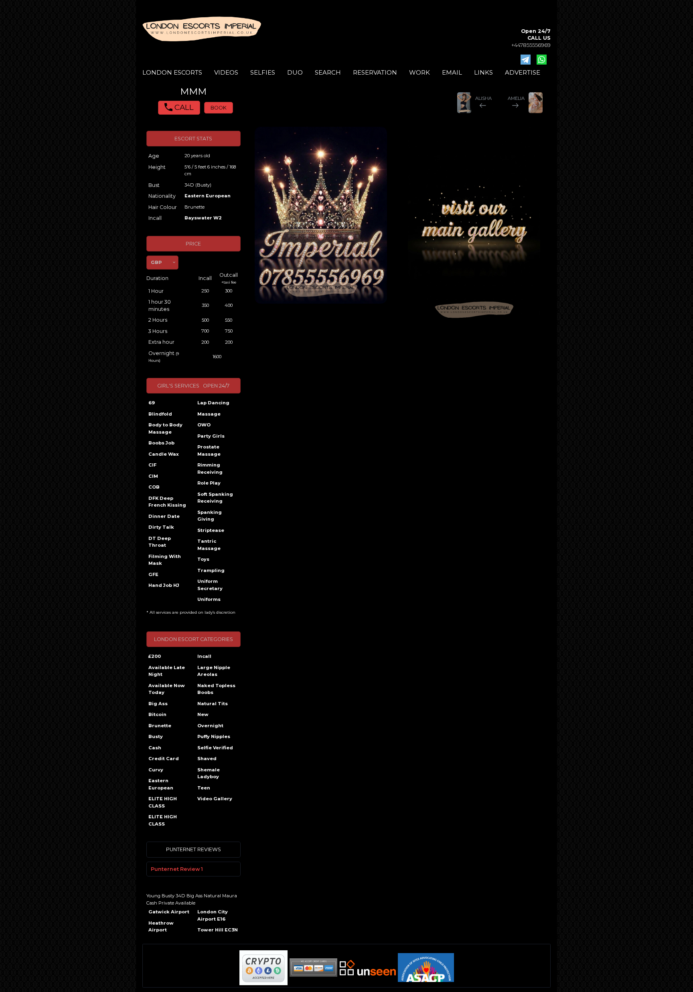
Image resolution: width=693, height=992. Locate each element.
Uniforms (209, 599)
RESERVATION (375, 72)
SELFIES (262, 72)
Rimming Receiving (210, 468)
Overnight (210, 725)
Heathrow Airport (161, 926)
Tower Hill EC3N (217, 930)
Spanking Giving (209, 515)
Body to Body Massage (165, 428)
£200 (154, 656)
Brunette (159, 725)
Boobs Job (161, 443)
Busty (155, 736)
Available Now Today (166, 689)
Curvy (155, 770)
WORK (419, 72)
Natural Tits (212, 703)
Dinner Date (164, 516)
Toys (203, 559)
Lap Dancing (213, 403)
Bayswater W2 (203, 218)
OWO (204, 425)
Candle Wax (163, 454)
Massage (209, 414)
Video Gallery (214, 798)
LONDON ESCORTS (172, 72)
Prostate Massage (209, 450)
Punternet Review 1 (177, 869)
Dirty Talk (161, 527)
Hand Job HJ (163, 585)
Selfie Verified (215, 748)
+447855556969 (531, 45)
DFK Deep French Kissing (167, 501)
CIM (153, 476)
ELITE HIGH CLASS (162, 802)
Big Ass (158, 703)
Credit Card (163, 758)
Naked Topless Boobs (216, 689)
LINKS (483, 72)
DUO (295, 72)
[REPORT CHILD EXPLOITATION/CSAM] (426, 967)
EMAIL (452, 72)
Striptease (210, 530)
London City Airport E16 (212, 915)
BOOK (219, 108)
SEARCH (328, 72)
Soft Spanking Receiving (215, 497)
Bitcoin (157, 714)
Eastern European (207, 196)
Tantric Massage (209, 544)
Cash (154, 748)
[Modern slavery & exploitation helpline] (368, 968)
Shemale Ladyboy (208, 773)
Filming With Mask (164, 560)
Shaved (207, 758)
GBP (156, 262)
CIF (152, 465)
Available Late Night (166, 671)
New (203, 714)
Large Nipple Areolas (213, 671)
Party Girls (211, 436)
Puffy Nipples (213, 736)
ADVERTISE (522, 72)
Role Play (209, 483)
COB (154, 487)
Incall (204, 656)
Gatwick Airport (168, 912)
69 (151, 403)
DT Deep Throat (159, 542)
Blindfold (160, 414)
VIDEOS (226, 72)
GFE (153, 574)
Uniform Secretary (210, 584)
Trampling (211, 570)
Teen (203, 788)
